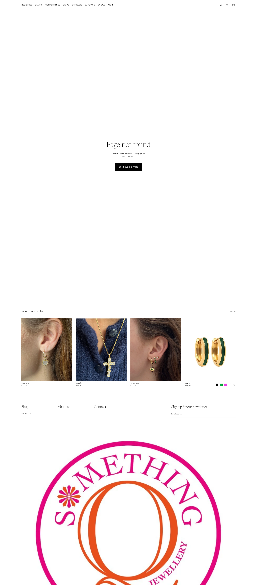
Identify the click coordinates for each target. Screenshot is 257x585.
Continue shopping (128, 167)
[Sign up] (232, 414)
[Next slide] (67, 349)
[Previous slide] (25, 349)
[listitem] (111, 5)
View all (232, 311)
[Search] (220, 5)
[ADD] (67, 376)
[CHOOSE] (231, 376)
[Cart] (233, 5)
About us (25, 413)
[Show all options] (234, 385)
